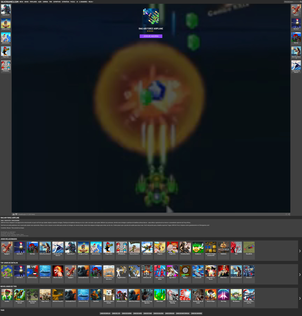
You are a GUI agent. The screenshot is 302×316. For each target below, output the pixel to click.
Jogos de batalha (15, 220)
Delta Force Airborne (134, 301)
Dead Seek (96, 301)
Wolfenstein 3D (147, 277)
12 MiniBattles (121, 254)
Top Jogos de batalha (9, 263)
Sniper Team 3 (45, 301)
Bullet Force (223, 277)
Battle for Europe (32, 277)
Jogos (2, 220)
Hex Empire (7, 277)
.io (77, 2)
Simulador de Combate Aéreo (109, 278)
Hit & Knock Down (185, 301)
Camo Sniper (160, 301)
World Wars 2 (134, 277)
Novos (26, 2)
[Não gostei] (16, 214)
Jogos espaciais (169, 313)
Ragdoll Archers (122, 277)
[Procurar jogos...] (301, 2)
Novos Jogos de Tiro (9, 286)
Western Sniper (211, 301)
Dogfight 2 (7, 254)
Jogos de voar (148, 313)
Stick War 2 (20, 254)
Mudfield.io (223, 254)
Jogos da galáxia (158, 313)
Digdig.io (185, 277)
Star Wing (223, 301)
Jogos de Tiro (8, 220)
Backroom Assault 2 (58, 301)
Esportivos (57, 2)
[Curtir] (14, 214)
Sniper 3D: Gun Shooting (172, 302)
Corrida (45, 2)
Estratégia (65, 2)
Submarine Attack (45, 277)
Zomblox (7, 301)
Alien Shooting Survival (32, 302)
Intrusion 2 (249, 277)
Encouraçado (198, 277)
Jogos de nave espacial (182, 313)
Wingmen (159, 254)
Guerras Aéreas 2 (134, 254)
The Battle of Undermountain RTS (211, 254)
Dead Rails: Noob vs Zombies (109, 302)
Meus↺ (91, 2)
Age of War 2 (172, 277)
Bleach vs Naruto (58, 277)
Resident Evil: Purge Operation (147, 302)
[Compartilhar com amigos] (289, 214)
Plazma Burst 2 (71, 254)
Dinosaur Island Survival (20, 302)
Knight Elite (173, 254)
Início (21, 2)
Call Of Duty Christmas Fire (249, 302)
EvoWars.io (198, 254)
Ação (39, 2)
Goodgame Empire (83, 254)
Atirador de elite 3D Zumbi (198, 302)
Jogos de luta (116, 313)
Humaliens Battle (185, 254)
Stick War (32, 254)
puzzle (72, 2)
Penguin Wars (108, 254)
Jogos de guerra (126, 313)
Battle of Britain (147, 254)
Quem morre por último (160, 278)
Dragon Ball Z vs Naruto (211, 278)
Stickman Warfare (121, 301)
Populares (33, 2)
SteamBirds (249, 254)
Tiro (50, 2)
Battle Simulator (96, 254)
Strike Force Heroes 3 (45, 254)
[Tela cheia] (286, 214)
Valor (236, 254)
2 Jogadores (83, 2)
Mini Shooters (236, 301)
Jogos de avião (137, 313)
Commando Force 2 (83, 277)
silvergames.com (9, 1)
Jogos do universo (196, 313)
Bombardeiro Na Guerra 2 (58, 254)
